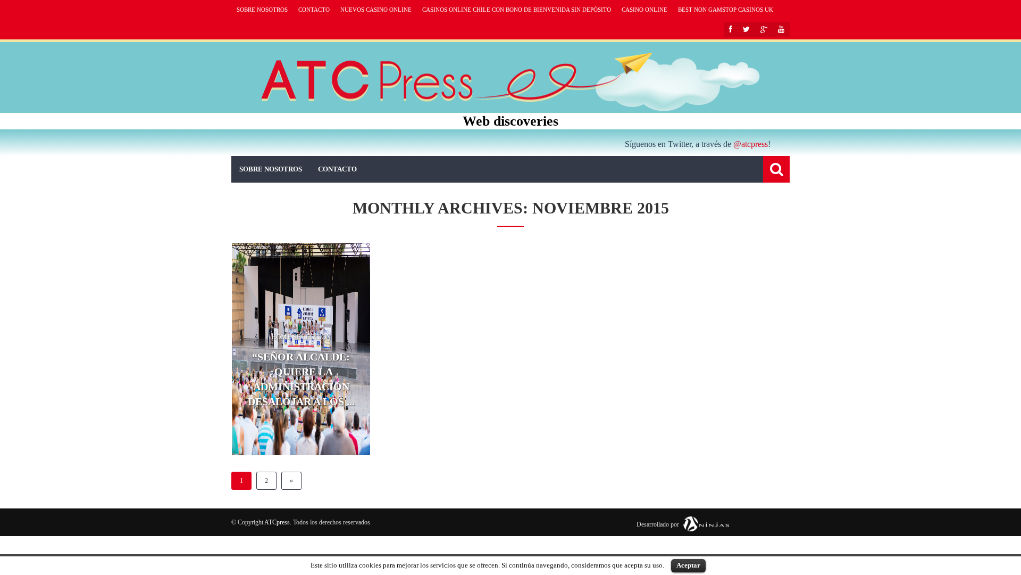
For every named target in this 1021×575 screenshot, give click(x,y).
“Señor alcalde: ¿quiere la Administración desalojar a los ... (301, 379)
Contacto (314, 9)
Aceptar (688, 565)
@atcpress (750, 144)
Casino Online (644, 9)
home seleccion (301, 336)
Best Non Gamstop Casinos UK (725, 9)
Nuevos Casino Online (376, 9)
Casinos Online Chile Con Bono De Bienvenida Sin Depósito (516, 9)
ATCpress (277, 522)
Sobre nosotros (262, 9)
